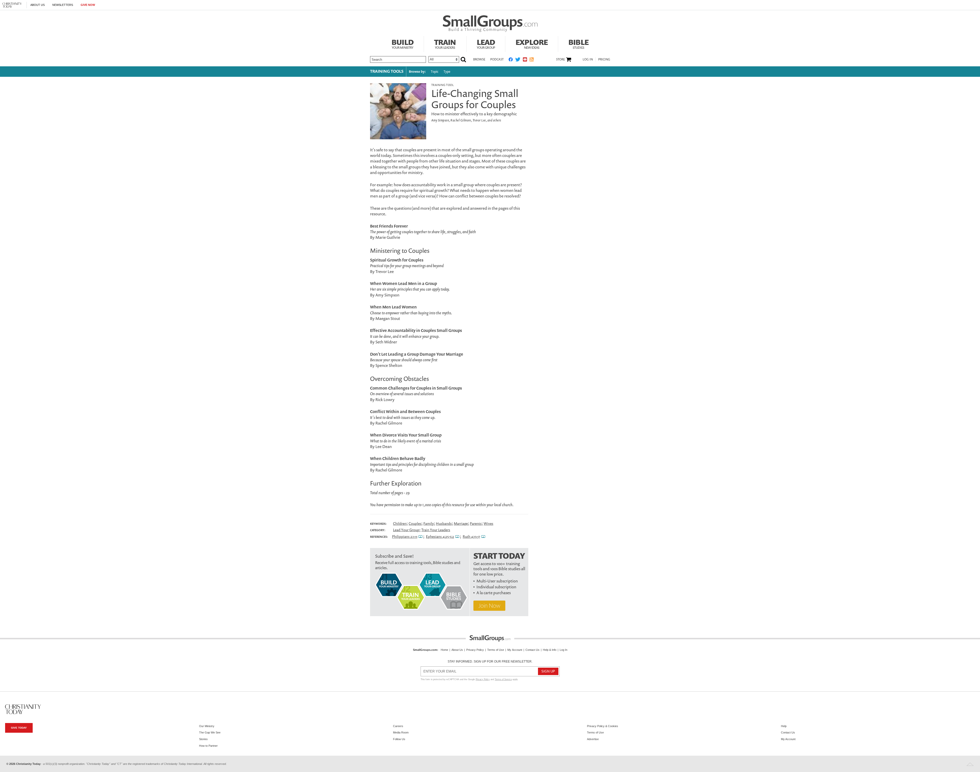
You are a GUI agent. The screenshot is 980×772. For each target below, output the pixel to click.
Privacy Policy (475, 649)
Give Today (19, 727)
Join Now (489, 605)
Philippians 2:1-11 (404, 536)
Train (445, 43)
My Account (514, 649)
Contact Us (532, 649)
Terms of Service (503, 679)
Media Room (401, 732)
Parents (476, 523)
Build (402, 43)
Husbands (444, 523)
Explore (532, 43)
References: (379, 537)
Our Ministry (206, 726)
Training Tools (386, 71)
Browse (479, 59)
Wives (488, 523)
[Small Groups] (490, 23)
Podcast (497, 59)
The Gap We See (209, 732)
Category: (377, 530)
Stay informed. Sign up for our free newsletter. (490, 661)
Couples (415, 523)
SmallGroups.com (425, 649)
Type (447, 71)
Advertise (593, 739)
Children (400, 523)
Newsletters (62, 4)
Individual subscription (496, 587)
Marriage (461, 523)
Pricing (604, 59)
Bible (578, 43)
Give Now (88, 4)
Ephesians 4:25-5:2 (440, 536)
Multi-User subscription (497, 581)
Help (784, 726)
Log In (588, 59)
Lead (486, 43)
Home (444, 649)
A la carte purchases (493, 592)
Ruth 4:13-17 (471, 536)
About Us (37, 4)
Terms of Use (495, 649)
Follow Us (399, 739)
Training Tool (442, 85)
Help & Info (549, 649)
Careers (398, 726)
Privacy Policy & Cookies (602, 726)
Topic (434, 71)
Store (560, 59)
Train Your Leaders (435, 529)
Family (428, 523)
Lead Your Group (406, 529)
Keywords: (378, 524)
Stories (203, 739)
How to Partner (208, 745)
